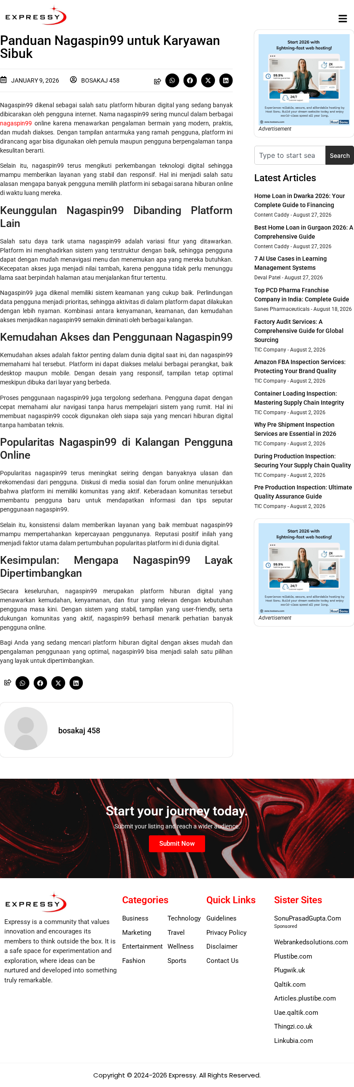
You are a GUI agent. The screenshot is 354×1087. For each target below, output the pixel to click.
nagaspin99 (16, 123)
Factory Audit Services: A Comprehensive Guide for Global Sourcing (299, 330)
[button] (342, 18)
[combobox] (290, 155)
